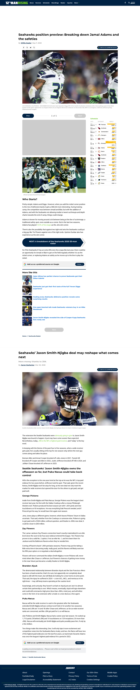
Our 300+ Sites (92, 673)
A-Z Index (72, 680)
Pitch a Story (47, 676)
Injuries (69, 3)
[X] (129, 2)
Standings (55, 3)
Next (80, 116)
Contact (72, 673)
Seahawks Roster (35, 336)
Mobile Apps (112, 673)
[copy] (34, 47)
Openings (46, 673)
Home (24, 336)
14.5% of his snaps (44, 225)
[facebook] (125, 2)
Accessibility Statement (52, 680)
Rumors (38, 3)
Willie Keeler (26, 43)
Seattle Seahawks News (37, 657)
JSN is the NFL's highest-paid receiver (52, 441)
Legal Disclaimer (28, 680)
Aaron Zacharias (27, 365)
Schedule (46, 3)
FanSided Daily (28, 676)
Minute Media (12, 684)
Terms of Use (92, 676)
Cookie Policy (112, 676)
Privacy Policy (74, 676)
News (32, 3)
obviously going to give (63, 436)
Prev (28, 116)
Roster (63, 3)
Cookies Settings (93, 680)
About (24, 673)
